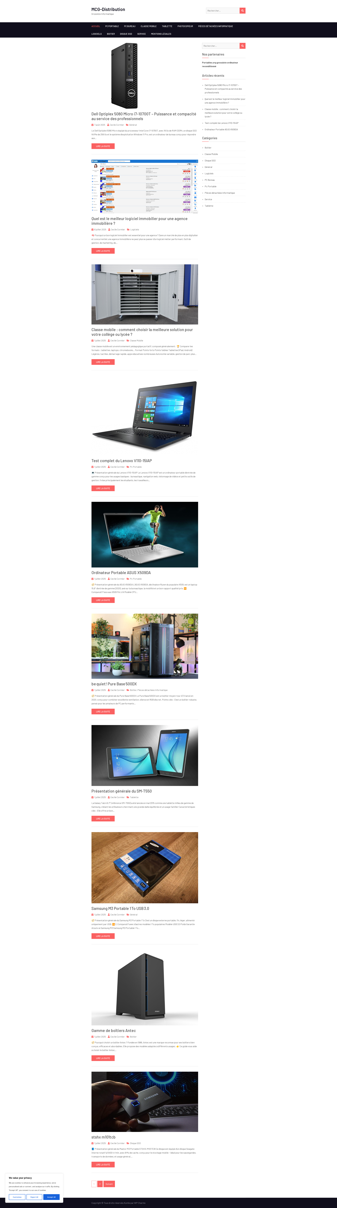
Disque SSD (126, 33)
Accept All (51, 1197)
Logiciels (96, 33)
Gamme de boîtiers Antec (113, 1030)
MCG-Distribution (108, 9)
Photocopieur (185, 26)
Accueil (95, 26)
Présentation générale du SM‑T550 (121, 791)
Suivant (109, 1184)
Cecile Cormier (117, 124)
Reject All (34, 1197)
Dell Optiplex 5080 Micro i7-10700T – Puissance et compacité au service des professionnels (223, 89)
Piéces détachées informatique (215, 26)
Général (133, 124)
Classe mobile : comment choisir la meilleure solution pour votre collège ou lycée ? (223, 113)
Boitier (111, 33)
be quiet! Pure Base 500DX (114, 683)
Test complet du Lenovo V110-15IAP (121, 460)
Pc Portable (112, 26)
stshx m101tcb (103, 1137)
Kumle (127, 1203)
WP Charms (139, 1203)
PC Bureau (129, 26)
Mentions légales (161, 33)
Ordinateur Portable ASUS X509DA (121, 572)
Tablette (167, 26)
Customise (17, 1197)
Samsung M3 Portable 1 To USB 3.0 (120, 908)
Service (141, 33)
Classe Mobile (149, 26)
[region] (34, 1188)
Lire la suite (103, 146)
